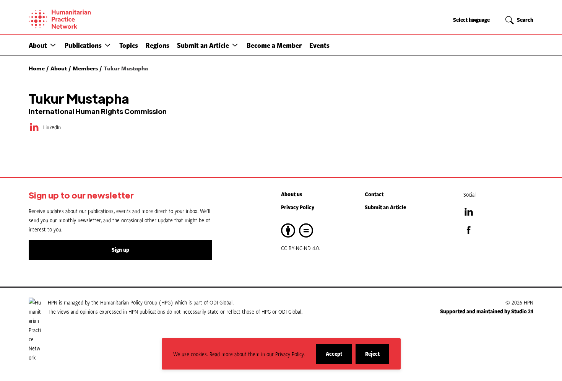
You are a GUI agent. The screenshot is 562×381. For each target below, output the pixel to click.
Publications (83, 45)
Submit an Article (203, 45)
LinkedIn (52, 127)
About (38, 45)
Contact (374, 194)
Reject (377, 357)
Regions (157, 45)
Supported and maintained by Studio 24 (486, 311)
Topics (128, 45)
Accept (339, 357)
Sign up (120, 250)
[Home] (86, 19)
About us (291, 194)
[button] (53, 45)
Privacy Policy (297, 207)
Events (319, 45)
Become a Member (274, 45)
